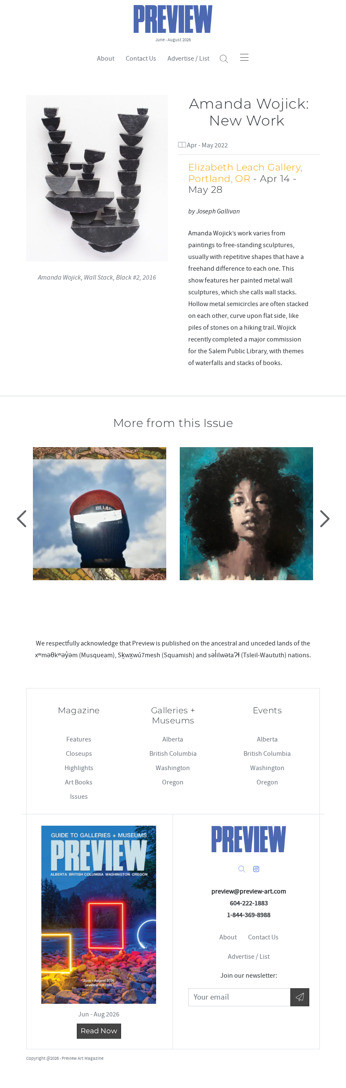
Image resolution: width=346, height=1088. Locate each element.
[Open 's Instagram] (256, 869)
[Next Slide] (323, 518)
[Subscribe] (299, 997)
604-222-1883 (249, 903)
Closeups (79, 753)
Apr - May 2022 (207, 145)
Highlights (79, 768)
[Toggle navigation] (244, 57)
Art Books (78, 782)
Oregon (173, 782)
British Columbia (173, 753)
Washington (173, 768)
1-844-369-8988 (248, 915)
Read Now (99, 1031)
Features (78, 739)
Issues (79, 796)
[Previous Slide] (22, 518)
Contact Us (141, 58)
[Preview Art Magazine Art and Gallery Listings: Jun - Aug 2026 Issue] (98, 914)
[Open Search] (223, 59)
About (105, 58)
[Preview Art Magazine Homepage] (249, 838)
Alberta (172, 739)
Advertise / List (188, 58)
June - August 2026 (173, 40)
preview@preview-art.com (248, 891)
